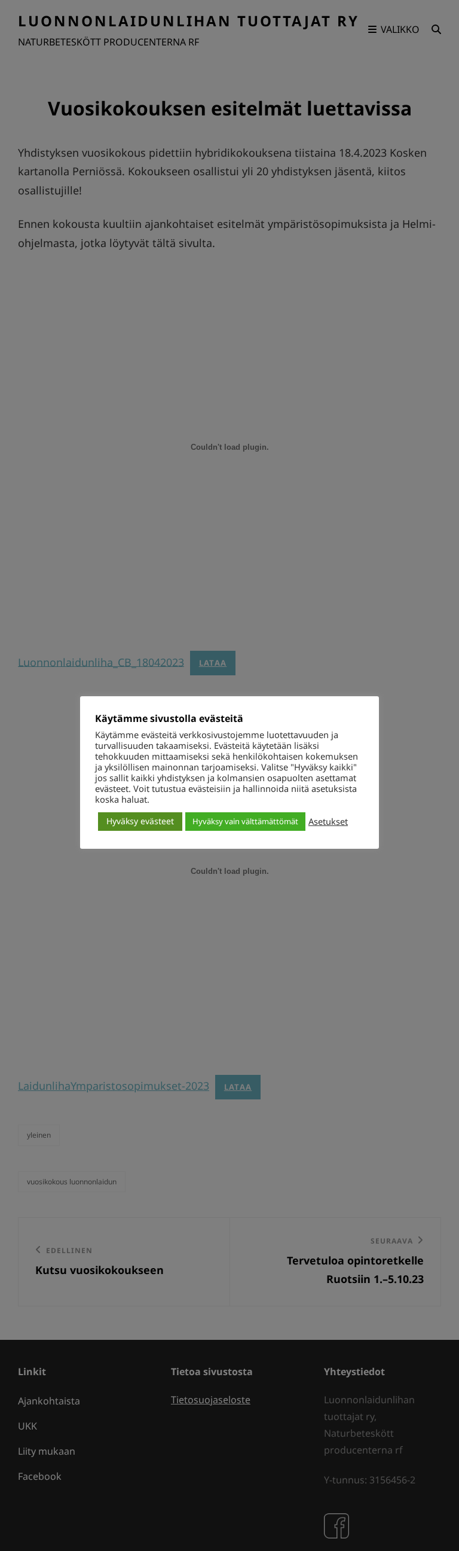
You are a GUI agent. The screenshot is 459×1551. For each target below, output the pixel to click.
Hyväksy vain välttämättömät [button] (245, 821)
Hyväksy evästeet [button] (140, 821)
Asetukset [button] (328, 821)
